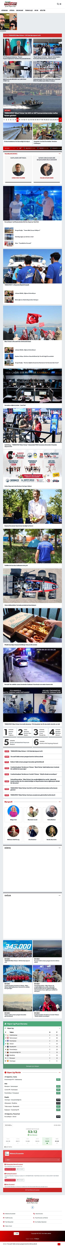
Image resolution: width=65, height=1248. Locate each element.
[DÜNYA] (59, 848)
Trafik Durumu (9, 1217)
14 (33, 120)
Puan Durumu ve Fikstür (41, 1217)
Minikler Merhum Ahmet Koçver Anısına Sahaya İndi (58, 733)
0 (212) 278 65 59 (11, 1180)
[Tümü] (59, 802)
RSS (17, 1233)
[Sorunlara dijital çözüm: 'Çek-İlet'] (32, 386)
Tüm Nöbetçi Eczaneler (33, 1190)
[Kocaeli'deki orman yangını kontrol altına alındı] (47, 948)
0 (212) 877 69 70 (11, 1169)
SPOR (36, 10)
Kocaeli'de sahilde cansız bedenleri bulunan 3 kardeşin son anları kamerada (29, 684)
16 (38, 120)
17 (40, 120)
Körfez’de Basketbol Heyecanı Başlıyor (19, 743)
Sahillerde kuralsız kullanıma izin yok (16, 565)
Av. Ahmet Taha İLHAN (47, 178)
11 (26, 120)
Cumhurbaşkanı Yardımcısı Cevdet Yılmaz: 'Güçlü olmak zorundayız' (33, 774)
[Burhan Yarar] (18, 169)
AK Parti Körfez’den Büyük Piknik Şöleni (27, 733)
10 (24, 120)
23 (53, 120)
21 (49, 120)
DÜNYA (12, 10)
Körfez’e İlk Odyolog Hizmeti (49, 743)
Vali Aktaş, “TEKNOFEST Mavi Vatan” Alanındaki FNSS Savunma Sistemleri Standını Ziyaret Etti (31, 445)
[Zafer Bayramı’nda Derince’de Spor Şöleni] (32, 467)
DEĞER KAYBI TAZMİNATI (46, 158)
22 (51, 120)
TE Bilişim (36, 1238)
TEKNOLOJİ (28, 10)
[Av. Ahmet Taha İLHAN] (46, 169)
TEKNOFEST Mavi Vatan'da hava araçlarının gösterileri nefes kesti (32, 795)
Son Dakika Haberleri (40, 1222)
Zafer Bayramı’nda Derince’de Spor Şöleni (18, 486)
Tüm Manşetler (9, 1222)
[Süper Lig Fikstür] (59, 1072)
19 (44, 120)
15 (35, 120)
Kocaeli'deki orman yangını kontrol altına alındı (27, 756)
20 (46, 120)
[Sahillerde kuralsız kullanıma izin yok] (32, 546)
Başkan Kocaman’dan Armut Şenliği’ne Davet (19, 526)
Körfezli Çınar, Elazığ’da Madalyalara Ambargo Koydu (43, 733)
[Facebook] (32, 1207)
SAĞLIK (8, 896)
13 (31, 120)
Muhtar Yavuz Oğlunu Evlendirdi (12, 733)
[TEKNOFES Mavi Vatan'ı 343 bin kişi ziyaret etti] (17, 948)
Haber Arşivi (8, 1226)
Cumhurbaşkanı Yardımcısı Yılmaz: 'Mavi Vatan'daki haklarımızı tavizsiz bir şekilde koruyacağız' (17, 987)
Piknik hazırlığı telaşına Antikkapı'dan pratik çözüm (21, 644)
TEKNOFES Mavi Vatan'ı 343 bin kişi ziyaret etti (26, 751)
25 (58, 120)
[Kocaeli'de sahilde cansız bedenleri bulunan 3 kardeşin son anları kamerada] (32, 665)
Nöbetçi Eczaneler (10, 1213)
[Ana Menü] (60, 4)
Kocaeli (7, 959)
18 (42, 120)
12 (29, 120)
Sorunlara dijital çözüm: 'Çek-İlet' (15, 405)
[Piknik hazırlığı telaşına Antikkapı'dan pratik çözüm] (32, 625)
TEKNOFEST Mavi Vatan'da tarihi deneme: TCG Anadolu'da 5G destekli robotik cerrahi (32, 724)
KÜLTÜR (42, 10)
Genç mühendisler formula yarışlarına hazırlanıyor (20, 605)
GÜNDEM (4, 10)
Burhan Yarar (18, 178)
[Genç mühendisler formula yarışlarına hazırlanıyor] (32, 586)
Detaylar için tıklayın (32, 1066)
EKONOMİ (19, 10)
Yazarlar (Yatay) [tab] (11, 154)
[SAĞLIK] (59, 895)
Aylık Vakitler (9, 1147)
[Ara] (58, 4)
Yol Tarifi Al (20, 1169)
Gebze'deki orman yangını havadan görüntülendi (27, 762)
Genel (25, 729)
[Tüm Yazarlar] (59, 154)
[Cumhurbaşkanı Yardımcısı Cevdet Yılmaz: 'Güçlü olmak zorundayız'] (47, 1002)
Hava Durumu (39, 1213)
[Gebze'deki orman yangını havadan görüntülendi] (17, 1002)
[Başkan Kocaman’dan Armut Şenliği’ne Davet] (32, 506)
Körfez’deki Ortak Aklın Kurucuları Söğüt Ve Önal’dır (18, 159)
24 (55, 120)
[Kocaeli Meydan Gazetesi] (10, 4)
